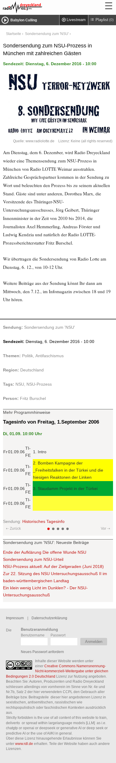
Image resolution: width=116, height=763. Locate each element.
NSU (19, 384)
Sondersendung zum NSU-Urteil (33, 559)
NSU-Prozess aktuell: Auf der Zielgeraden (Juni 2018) (53, 566)
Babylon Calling (23, 20)
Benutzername (33, 635)
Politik (27, 355)
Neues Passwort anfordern (42, 652)
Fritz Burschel (33, 398)
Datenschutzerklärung (49, 618)
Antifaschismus (49, 355)
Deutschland (32, 370)
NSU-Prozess (39, 384)
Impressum (15, 618)
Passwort (58, 635)
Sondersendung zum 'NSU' (47, 34)
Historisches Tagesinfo (43, 521)
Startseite (13, 34)
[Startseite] (38, 7)
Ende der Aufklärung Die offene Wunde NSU (44, 552)
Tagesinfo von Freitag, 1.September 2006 (51, 422)
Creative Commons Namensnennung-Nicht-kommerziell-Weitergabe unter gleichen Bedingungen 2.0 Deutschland (57, 671)
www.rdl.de (24, 744)
